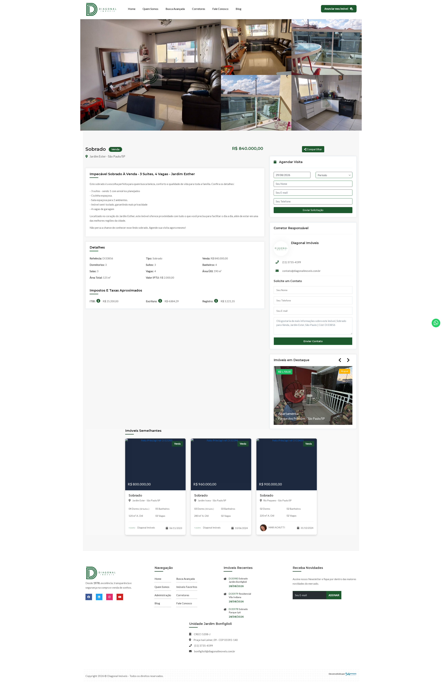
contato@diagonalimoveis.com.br (301, 270)
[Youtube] (120, 596)
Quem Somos (150, 8)
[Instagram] (111, 596)
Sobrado (135, 495)
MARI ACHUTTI (276, 527)
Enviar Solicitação (313, 210)
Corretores (198, 8)
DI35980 (233, 578)
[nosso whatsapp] (436, 323)
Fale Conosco (220, 8)
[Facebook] (90, 596)
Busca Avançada (175, 8)
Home (131, 8)
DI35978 (233, 609)
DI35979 (233, 593)
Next (348, 360)
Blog (238, 8)
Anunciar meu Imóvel (336, 8)
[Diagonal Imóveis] (101, 573)
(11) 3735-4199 (291, 262)
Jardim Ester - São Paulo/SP (107, 156)
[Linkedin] (101, 596)
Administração (163, 595)
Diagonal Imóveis (146, 527)
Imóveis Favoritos (186, 586)
